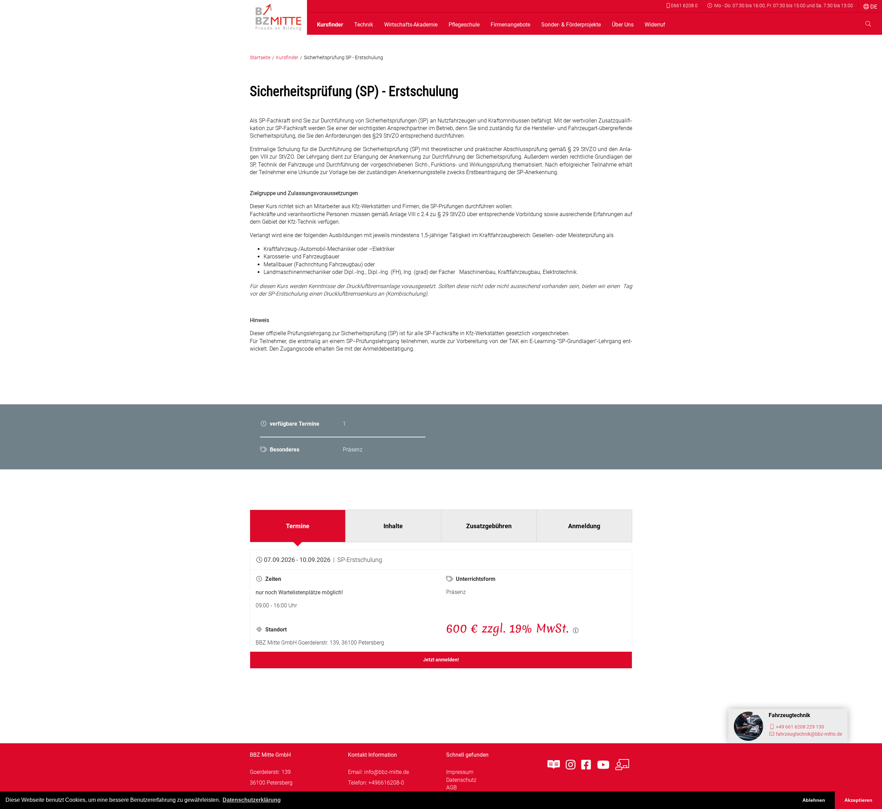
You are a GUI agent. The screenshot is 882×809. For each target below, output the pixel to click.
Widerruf (655, 25)
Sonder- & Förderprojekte (571, 25)
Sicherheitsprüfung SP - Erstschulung (343, 58)
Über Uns (623, 25)
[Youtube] (603, 764)
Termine (297, 526)
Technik (363, 25)
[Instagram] (570, 764)
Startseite (260, 58)
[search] (868, 24)
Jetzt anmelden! (441, 660)
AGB (451, 787)
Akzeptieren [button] (858, 800)
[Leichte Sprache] (553, 764)
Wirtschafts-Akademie (411, 25)
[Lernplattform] (622, 764)
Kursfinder (330, 25)
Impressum (459, 772)
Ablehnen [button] (813, 800)
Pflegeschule (464, 25)
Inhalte (393, 526)
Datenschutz (461, 780)
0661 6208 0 (684, 5)
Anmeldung (584, 526)
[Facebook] (586, 764)
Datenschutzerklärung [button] (252, 800)
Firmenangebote (510, 25)
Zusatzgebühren (489, 526)
